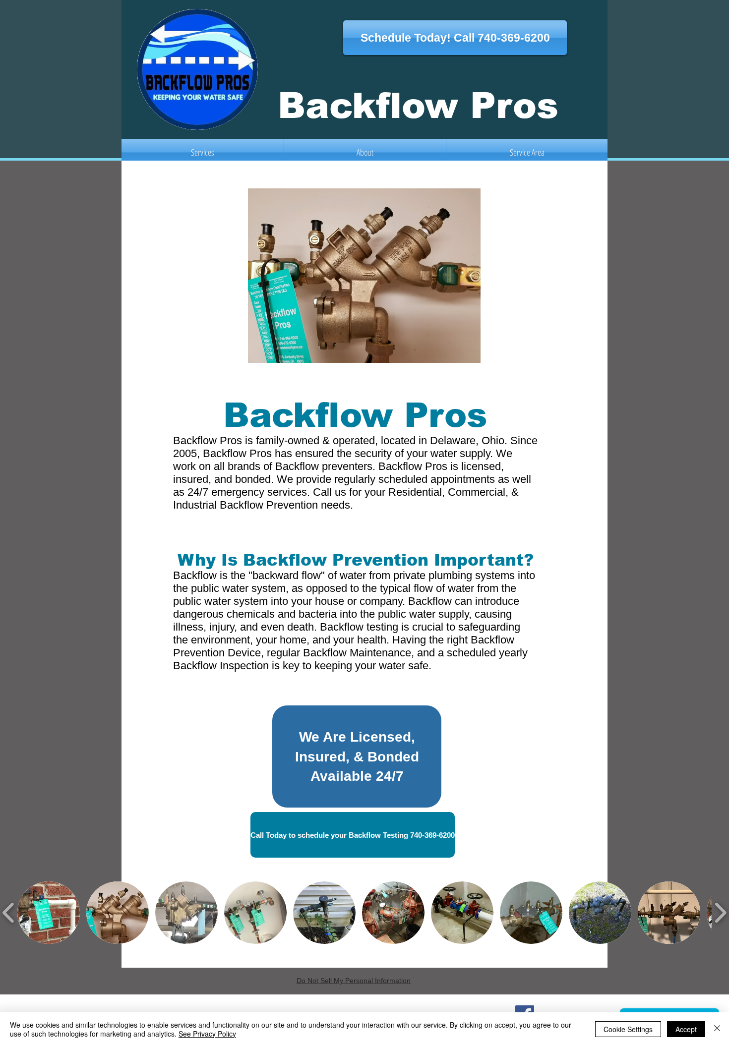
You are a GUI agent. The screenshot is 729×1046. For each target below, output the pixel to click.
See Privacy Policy (207, 1034)
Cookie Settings (628, 1029)
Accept (686, 1029)
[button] (48, 912)
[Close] (717, 1029)
